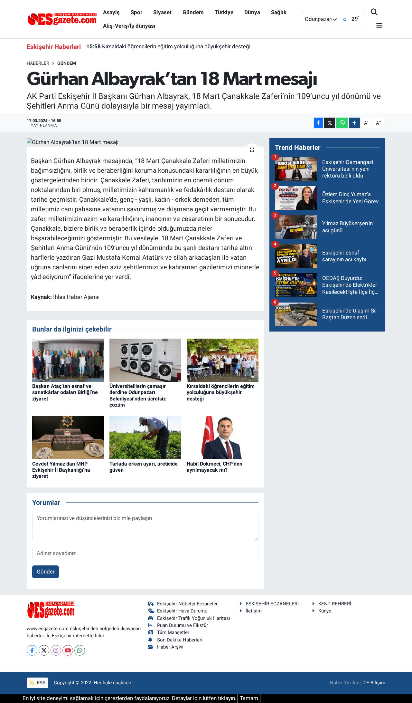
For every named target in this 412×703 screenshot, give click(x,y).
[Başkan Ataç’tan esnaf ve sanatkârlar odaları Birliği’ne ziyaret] (68, 360)
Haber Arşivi (170, 647)
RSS (40, 683)
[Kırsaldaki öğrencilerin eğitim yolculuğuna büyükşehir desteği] (222, 360)
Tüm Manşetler (173, 632)
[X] (44, 650)
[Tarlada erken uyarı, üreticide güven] (145, 437)
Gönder (46, 571)
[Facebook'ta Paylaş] (318, 123)
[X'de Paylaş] (329, 123)
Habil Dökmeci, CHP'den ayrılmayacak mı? (214, 467)
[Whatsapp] (79, 650)
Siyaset (162, 12)
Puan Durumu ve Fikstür (182, 625)
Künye (324, 611)
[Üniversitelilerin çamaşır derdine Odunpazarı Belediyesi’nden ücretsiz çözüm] (145, 360)
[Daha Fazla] (354, 123)
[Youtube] (67, 650)
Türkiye (224, 12)
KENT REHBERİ (334, 604)
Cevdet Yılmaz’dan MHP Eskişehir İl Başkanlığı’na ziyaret (61, 470)
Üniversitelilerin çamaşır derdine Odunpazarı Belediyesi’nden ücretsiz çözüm (137, 395)
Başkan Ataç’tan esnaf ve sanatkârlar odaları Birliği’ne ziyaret (65, 392)
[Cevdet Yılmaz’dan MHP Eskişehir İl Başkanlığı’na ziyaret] (68, 437)
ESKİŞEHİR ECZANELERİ (272, 604)
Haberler (38, 63)
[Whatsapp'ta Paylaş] (342, 123)
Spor (136, 12)
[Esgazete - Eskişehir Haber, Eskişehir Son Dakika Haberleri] (62, 18)
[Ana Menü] (376, 26)
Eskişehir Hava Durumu (182, 611)
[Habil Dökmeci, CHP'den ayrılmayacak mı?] (222, 437)
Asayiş (111, 12)
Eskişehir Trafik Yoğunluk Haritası (193, 618)
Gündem (193, 12)
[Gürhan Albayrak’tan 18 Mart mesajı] (145, 142)
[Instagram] (56, 650)
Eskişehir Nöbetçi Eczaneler (187, 604)
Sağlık (278, 12)
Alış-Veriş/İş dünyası (129, 26)
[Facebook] (32, 650)
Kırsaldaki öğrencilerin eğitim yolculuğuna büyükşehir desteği (168, 46)
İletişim (254, 611)
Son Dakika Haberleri (179, 640)
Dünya (252, 12)
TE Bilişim (374, 683)
